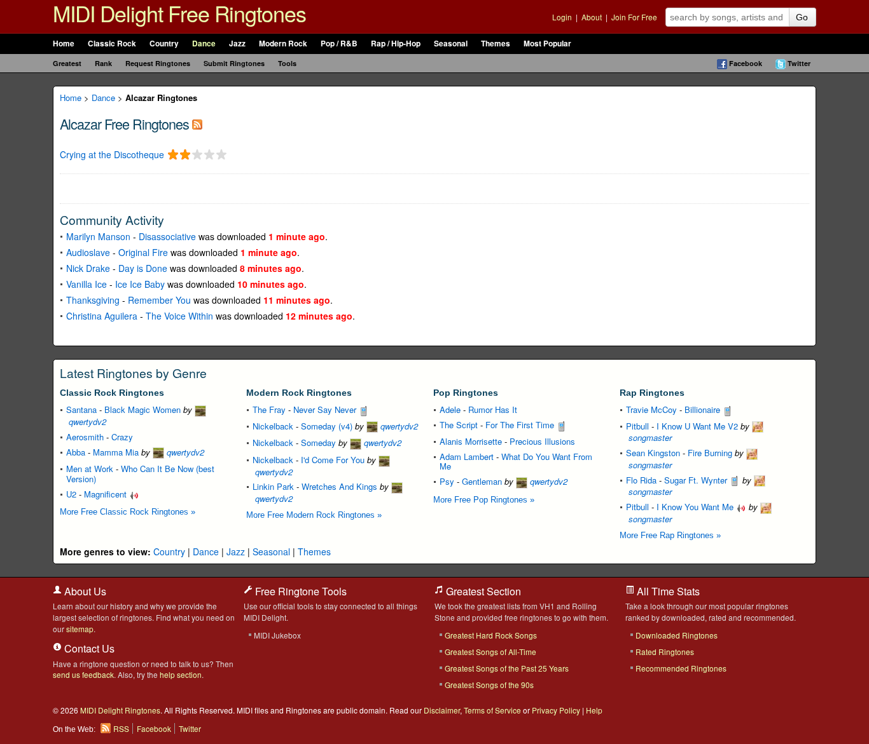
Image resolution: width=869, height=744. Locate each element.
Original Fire (143, 252)
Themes (495, 43)
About (591, 16)
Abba (75, 452)
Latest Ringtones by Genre (133, 373)
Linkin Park (273, 486)
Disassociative (167, 236)
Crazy (122, 437)
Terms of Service (492, 710)
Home (63, 43)
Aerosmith (85, 437)
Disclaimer (442, 710)
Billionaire (704, 409)
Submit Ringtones (234, 63)
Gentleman (482, 481)
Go (802, 17)
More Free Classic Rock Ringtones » (127, 512)
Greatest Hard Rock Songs (491, 635)
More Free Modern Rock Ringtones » (314, 515)
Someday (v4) (326, 426)
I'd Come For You (333, 460)
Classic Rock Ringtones (112, 393)
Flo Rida (641, 480)
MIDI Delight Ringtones (120, 710)
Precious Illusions (542, 441)
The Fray (269, 409)
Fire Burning (710, 453)
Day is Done (142, 268)
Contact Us (88, 648)
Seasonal (451, 43)
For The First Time (521, 425)
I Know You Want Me (696, 507)
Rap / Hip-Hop (396, 43)
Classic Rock (112, 43)
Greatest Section (482, 591)
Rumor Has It (492, 409)
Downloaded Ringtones (677, 635)
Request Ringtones (157, 63)
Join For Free (634, 16)
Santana (81, 409)
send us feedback (83, 674)
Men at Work (89, 469)
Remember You (159, 300)
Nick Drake (88, 268)
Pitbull (637, 426)
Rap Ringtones (652, 393)
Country (164, 43)
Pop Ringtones (465, 393)
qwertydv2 (184, 452)
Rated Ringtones (665, 651)
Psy (447, 481)
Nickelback (273, 426)
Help (594, 710)
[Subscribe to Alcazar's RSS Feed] (197, 123)
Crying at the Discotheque (112, 154)
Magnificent (106, 494)
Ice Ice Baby (140, 284)
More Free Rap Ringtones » (670, 535)
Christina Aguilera (101, 315)
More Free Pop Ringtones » (483, 499)
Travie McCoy (651, 409)
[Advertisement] (209, 188)
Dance (204, 43)
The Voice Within (179, 315)
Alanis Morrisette (471, 441)
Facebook (745, 63)
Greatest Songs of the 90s (489, 684)
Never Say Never (326, 409)
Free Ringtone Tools (300, 591)
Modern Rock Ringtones (299, 393)
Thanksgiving (93, 300)
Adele (450, 409)
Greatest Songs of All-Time (490, 651)
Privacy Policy (556, 710)
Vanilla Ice (86, 284)
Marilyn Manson (98, 236)
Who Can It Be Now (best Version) (140, 474)
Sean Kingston (653, 453)
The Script (459, 425)
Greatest (67, 63)
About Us (84, 591)
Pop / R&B (339, 43)
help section (181, 674)
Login (562, 16)
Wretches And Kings (339, 486)
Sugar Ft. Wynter (697, 480)
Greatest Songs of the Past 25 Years (507, 668)
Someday (318, 442)
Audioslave (88, 252)
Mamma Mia (116, 452)
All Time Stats (667, 591)
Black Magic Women (142, 409)
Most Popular (547, 43)
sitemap (80, 628)
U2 (71, 494)
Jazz (237, 43)
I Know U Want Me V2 (697, 426)
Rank (103, 63)
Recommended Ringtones (681, 668)
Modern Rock (283, 43)
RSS (121, 728)
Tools (287, 63)
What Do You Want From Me (516, 461)
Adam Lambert (467, 456)
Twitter (799, 63)
